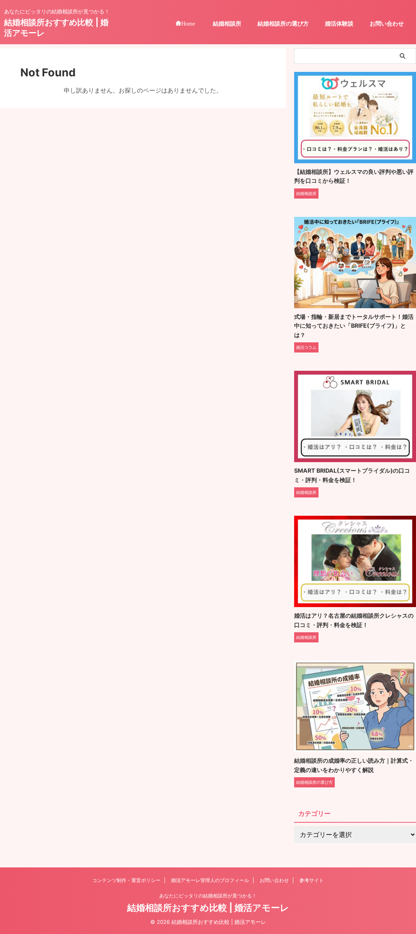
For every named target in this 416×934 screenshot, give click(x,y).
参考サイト (311, 880)
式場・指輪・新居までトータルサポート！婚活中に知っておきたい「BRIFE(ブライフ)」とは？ (354, 325)
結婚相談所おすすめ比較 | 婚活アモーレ (208, 907)
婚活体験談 (339, 23)
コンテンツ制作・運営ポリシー (126, 880)
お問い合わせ (387, 23)
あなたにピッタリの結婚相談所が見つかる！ (208, 896)
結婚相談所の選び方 (283, 23)
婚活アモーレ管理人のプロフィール (210, 880)
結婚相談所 (227, 23)
